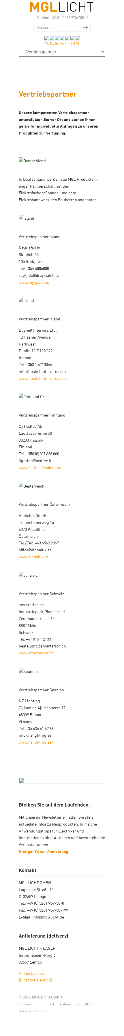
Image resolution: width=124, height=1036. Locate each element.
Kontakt (48, 1003)
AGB (88, 1003)
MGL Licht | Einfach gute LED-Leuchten (62, 7)
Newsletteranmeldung (36, 1010)
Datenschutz (69, 1003)
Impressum (28, 1003)
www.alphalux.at (33, 556)
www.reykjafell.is (34, 282)
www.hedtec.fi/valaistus (40, 467)
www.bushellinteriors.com (42, 378)
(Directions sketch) (35, 980)
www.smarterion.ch (36, 653)
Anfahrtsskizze (32, 973)
